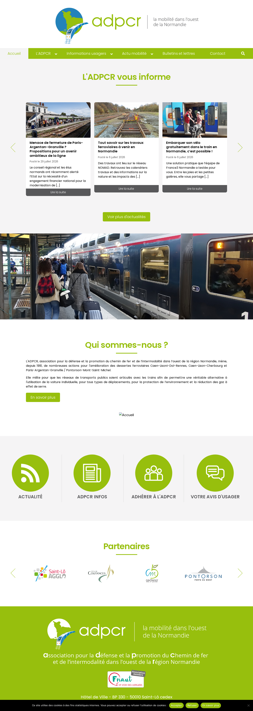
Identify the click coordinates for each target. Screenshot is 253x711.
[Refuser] (248, 705)
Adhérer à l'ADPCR (154, 497)
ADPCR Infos (92, 497)
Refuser (192, 705)
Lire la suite (58, 192)
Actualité (30, 497)
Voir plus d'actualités (126, 216)
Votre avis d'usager (215, 497)
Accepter (176, 705)
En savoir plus (43, 397)
